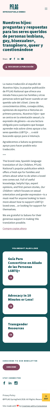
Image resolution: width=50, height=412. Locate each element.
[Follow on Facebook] (4, 383)
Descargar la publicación (20, 67)
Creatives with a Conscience (34, 406)
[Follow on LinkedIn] (10, 383)
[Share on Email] (22, 58)
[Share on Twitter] (10, 58)
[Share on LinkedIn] (18, 58)
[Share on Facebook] (14, 58)
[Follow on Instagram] (16, 383)
